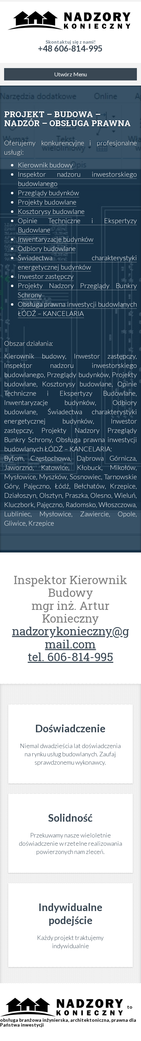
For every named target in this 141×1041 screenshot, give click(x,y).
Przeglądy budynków (48, 192)
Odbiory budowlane (47, 248)
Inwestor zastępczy (46, 276)
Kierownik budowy (45, 165)
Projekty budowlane (47, 202)
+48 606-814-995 (70, 48)
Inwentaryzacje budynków (55, 239)
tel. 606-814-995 (70, 656)
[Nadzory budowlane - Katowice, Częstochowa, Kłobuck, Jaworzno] (70, 20)
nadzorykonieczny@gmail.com (70, 637)
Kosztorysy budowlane (51, 211)
